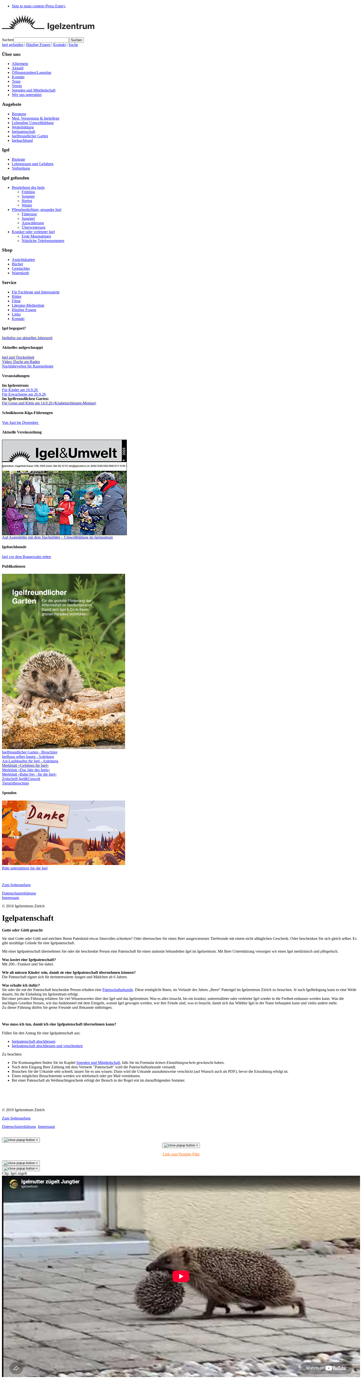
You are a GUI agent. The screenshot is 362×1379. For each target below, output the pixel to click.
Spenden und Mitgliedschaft (98, 1062)
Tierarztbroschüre (15, 783)
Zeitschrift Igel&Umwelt (21, 779)
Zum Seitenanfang (16, 885)
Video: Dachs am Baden (21, 362)
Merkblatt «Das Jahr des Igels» (26, 770)
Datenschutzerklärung (19, 893)
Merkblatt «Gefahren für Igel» (25, 765)
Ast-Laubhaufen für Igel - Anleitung (30, 761)
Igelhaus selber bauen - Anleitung (28, 756)
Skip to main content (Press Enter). (39, 6)
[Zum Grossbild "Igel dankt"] (63, 864)
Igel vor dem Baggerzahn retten (26, 557)
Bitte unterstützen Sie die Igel (25, 868)
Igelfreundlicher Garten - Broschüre (29, 752)
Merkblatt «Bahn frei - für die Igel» (29, 774)
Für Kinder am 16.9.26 (20, 390)
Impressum (10, 898)
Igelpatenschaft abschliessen (33, 1041)
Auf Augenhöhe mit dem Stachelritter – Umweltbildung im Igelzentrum (57, 537)
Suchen (8, 40)
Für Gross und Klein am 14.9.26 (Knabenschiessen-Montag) (49, 403)
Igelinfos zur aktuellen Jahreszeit (27, 338)
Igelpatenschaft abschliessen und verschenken (47, 1046)
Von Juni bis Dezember (20, 422)
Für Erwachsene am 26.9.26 (24, 394)
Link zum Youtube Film (181, 1154)
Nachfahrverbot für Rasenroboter (27, 366)
